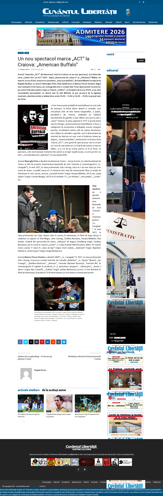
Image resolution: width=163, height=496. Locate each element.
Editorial (28, 22)
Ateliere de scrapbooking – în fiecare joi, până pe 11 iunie (35, 357)
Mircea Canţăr (119, 117)
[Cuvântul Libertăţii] (81, 12)
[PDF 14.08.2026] (126, 413)
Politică (65, 22)
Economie (75, 22)
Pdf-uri (113, 334)
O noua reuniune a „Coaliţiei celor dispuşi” (126, 113)
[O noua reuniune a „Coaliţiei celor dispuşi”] (126, 281)
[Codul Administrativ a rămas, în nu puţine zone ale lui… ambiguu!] (126, 235)
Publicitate (153, 22)
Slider (26, 53)
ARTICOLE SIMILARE (29, 390)
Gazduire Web (34, 486)
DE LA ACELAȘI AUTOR (54, 390)
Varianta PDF (115, 293)
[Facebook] (139, 2)
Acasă (20, 49)
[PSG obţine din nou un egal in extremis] (31, 403)
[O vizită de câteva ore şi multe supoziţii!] (126, 189)
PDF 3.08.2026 (116, 337)
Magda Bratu (24, 69)
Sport (127, 22)
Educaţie (108, 22)
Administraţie (53, 22)
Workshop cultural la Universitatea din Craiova (84, 357)
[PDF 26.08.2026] (126, 367)
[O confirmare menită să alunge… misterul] (126, 143)
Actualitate (40, 22)
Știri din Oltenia (139, 22)
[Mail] (143, 2)
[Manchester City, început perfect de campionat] (88, 403)
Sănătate (98, 22)
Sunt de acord (104, 495)
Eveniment (87, 22)
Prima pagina (16, 22)
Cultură (118, 22)
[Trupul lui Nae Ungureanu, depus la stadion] (59, 403)
